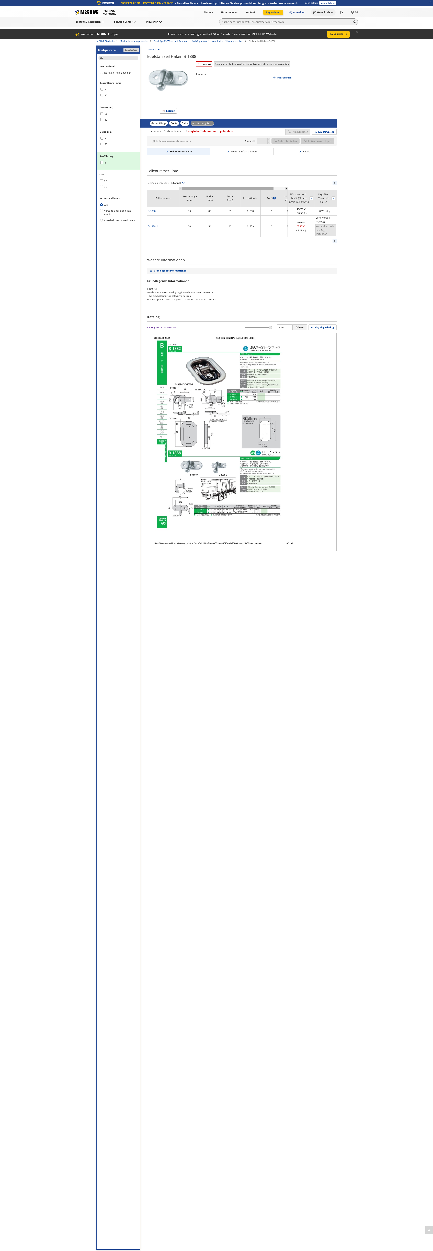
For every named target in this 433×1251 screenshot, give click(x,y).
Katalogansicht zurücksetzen (161, 327)
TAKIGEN (151, 49)
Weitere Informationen (244, 151)
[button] (327, 3)
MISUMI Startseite (105, 41)
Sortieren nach (311, 198)
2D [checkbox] (105, 181)
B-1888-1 (153, 211)
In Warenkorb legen (319, 141)
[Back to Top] (429, 1230)
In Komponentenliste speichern (173, 140)
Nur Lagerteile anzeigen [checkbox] (117, 72)
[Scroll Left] (180, 188)
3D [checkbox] (105, 186)
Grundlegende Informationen (170, 270)
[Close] (356, 32)
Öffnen (300, 327)
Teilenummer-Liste (181, 151)
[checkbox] (118, 89)
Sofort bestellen (287, 141)
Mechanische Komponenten (134, 41)
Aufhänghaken (199, 41)
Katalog (170, 110)
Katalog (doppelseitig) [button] (322, 327)
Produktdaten (300, 131)
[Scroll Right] (286, 188)
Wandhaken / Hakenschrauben (227, 41)
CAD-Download (326, 131)
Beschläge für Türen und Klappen (170, 41)
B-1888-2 (153, 226)
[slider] (270, 327)
